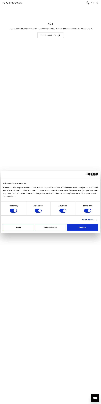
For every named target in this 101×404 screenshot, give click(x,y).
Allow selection (50, 227)
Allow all (82, 227)
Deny (18, 227)
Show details (87, 220)
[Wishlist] (92, 3)
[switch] (38, 211)
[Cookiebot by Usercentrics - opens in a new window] (87, 174)
